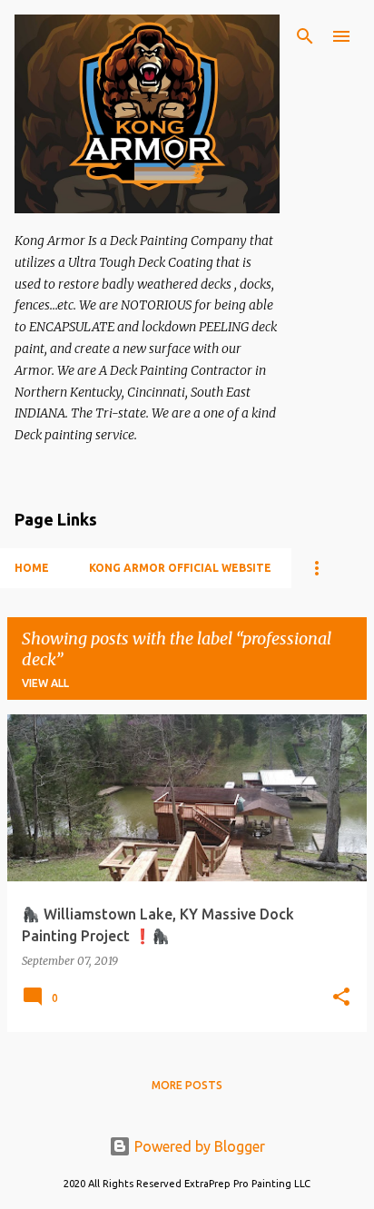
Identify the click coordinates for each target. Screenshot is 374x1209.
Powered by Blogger (198, 1146)
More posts (187, 1085)
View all (45, 683)
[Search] (305, 36)
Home (32, 568)
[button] (341, 998)
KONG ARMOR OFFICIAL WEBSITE (180, 568)
